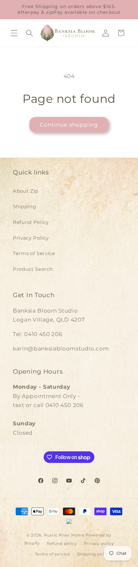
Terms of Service (34, 253)
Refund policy (62, 543)
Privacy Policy (30, 238)
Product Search (33, 269)
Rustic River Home (64, 535)
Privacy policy (99, 543)
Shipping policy (93, 554)
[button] (14, 32)
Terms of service (52, 554)
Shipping (24, 206)
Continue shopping (69, 124)
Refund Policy (31, 222)
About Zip (26, 191)
